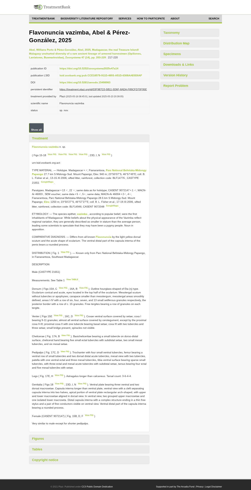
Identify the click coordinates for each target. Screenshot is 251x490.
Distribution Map (176, 43)
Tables (37, 449)
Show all (36, 129)
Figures (38, 438)
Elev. (47, 201)
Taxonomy (171, 32)
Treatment (40, 138)
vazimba (82, 213)
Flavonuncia (103, 236)
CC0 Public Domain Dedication (97, 486)
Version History (175, 75)
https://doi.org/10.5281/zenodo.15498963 (85, 82)
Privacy (199, 486)
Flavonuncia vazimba (45, 146)
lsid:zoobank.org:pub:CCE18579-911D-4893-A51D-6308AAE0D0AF (101, 75)
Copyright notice (45, 460)
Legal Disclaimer (213, 486)
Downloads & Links (178, 64)
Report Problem (175, 86)
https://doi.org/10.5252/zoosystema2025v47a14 (89, 68)
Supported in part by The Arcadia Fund (175, 486)
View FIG (52, 154)
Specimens (172, 54)
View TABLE (72, 279)
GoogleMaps (47, 182)
